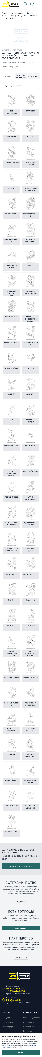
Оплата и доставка (31, 1018)
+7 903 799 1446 (15, 988)
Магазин (7, 1012)
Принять (21, 1052)
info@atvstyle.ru (15, 1000)
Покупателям (30, 1012)
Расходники (8, 1022)
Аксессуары (8, 1027)
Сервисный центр (31, 1027)
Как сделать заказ (31, 1022)
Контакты (27, 1031)
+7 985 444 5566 (15, 991)
